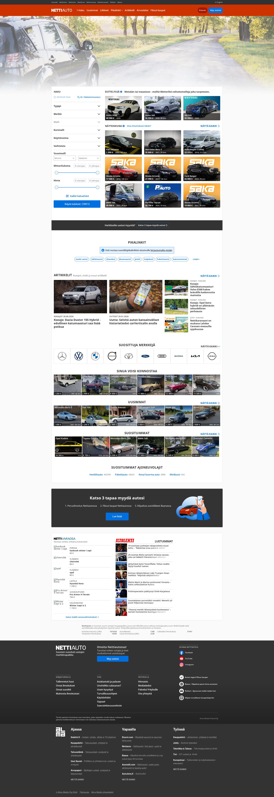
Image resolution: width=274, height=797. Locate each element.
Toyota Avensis (123, 415)
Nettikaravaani (103, 2)
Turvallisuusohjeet (107, 693)
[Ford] (145, 356)
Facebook (189, 652)
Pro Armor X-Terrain (82, 594)
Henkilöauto (100, 474)
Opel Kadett (68, 446)
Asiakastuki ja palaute (109, 681)
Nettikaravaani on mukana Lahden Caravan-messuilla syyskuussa (191, 324)
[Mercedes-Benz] (62, 356)
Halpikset (148, 259)
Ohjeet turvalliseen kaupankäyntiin (199, 698)
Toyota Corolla (95, 446)
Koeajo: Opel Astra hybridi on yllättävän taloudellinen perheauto (191, 306)
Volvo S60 (162, 108)
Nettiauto (61, 10)
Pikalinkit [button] (116, 10)
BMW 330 (178, 415)
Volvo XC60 (123, 108)
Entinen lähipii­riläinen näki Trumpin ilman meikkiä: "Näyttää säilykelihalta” (144, 575)
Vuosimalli (60, 153)
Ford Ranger (201, 169)
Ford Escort (178, 385)
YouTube (188, 658)
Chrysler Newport (123, 385)
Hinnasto (143, 681)
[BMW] (95, 356)
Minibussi (177, 474)
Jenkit (137, 259)
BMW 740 (150, 446)
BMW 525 (206, 415)
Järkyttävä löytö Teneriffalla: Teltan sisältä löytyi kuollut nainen (144, 566)
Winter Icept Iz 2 (82, 605)
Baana (119, 2)
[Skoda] (179, 356)
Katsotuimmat (180, 259)
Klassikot (110, 259)
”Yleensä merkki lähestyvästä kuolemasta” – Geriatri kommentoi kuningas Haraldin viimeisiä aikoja (144, 612)
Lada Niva (95, 385)
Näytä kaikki (209, 126)
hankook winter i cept (82, 550)
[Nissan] (212, 356)
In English (219, 2)
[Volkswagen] (79, 356)
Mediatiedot (144, 685)
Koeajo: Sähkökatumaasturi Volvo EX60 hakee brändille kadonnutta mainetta (191, 288)
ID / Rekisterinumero (90, 97)
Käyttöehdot (104, 697)
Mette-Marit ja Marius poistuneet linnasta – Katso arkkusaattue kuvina (144, 584)
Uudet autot (82, 259)
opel (82, 572)
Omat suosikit (63, 689)
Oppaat (101, 701)
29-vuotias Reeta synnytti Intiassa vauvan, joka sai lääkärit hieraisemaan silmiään (144, 557)
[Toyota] (129, 356)
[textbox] (75, 114)
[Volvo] (112, 356)
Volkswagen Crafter (201, 142)
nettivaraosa (65, 539)
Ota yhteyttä (145, 693)
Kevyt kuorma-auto (152, 474)
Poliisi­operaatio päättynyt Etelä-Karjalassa (144, 593)
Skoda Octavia (123, 169)
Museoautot (125, 259)
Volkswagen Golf (151, 415)
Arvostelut (142, 10)
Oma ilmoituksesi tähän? (139, 126)
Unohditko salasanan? (109, 685)
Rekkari (113, 2)
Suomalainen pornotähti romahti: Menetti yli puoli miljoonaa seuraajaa (144, 602)
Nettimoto (63, 2)
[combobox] (77, 114)
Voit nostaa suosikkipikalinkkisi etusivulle (138, 250)
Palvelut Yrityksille (148, 689)
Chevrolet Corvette (206, 385)
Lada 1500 (67, 385)
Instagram (189, 664)
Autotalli (54, 2)
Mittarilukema (62, 166)
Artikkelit (130, 10)
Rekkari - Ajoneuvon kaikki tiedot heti (200, 691)
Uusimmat (92, 10)
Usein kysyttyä (105, 689)
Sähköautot (97, 259)
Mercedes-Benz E (162, 142)
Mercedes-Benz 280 (123, 446)
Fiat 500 (95, 415)
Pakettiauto (124, 474)
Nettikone (81, 2)
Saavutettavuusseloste (109, 705)
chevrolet (82, 561)
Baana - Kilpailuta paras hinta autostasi (201, 684)
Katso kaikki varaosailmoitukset (81, 617)
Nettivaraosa (91, 2)
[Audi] (162, 356)
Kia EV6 (201, 108)
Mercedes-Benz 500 (178, 446)
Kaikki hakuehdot (79, 196)
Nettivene (72, 2)
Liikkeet (104, 10)
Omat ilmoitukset (65, 685)
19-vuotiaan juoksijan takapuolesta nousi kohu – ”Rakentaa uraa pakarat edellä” (144, 548)
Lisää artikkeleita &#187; (80, 304)
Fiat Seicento (123, 142)
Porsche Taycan (162, 195)
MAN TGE (123, 195)
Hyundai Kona (82, 583)
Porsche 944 (151, 385)
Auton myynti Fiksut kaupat (196, 677)
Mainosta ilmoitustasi (67, 693)
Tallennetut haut (65, 681)
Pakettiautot (163, 259)
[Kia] (195, 356)
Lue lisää (117, 516)
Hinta (57, 180)
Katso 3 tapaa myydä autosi (151, 225)
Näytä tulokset (77, 204)
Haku (81, 10)
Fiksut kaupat (158, 10)
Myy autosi (215, 10)
